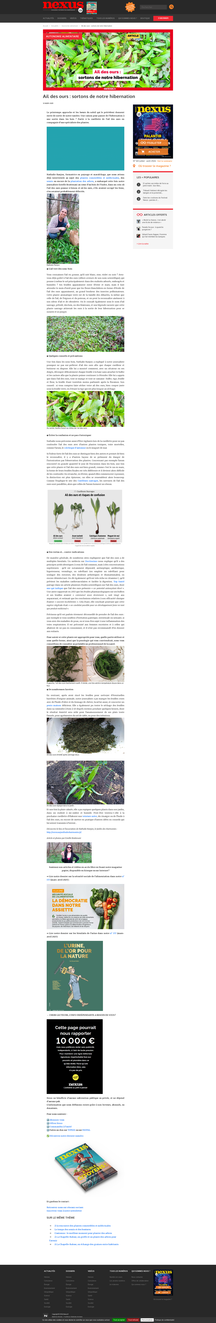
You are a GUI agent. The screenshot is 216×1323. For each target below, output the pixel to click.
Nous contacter (137, 1277)
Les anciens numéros (117, 1281)
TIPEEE (71, 1130)
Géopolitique (48, 1292)
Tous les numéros (106, 18)
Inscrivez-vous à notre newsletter (64, 1210)
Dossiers (70, 1271)
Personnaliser (147, 1320)
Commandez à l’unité (61, 1126)
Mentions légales (57, 1317)
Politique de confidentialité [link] (164, 1320)
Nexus (63, 7)
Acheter (154, 151)
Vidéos (91, 1271)
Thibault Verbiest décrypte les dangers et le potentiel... (155, 191)
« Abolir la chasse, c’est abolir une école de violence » (154, 221)
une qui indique (55, 588)
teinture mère (90, 816)
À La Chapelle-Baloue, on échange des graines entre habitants (87, 1244)
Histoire (47, 1277)
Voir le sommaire (164, 161)
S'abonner (163, 18)
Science (47, 1296)
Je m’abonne (114, 1284)
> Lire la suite (142, 244)
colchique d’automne (75, 448)
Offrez (56, 1123)
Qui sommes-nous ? (127, 18)
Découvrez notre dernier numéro (66, 1136)
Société (47, 1303)
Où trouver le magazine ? (154, 165)
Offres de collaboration (140, 1281)
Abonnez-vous (57, 1120)
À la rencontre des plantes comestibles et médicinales (83, 1225)
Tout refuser (133, 1320)
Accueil (45, 26)
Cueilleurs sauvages (88, 480)
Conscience (48, 1281)
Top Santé (119, 581)
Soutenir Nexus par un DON (130, 7)
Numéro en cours (116, 1277)
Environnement (49, 1288)
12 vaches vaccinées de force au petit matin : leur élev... (156, 184)
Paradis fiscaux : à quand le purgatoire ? (152, 228)
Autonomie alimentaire (70, 26)
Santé (46, 1299)
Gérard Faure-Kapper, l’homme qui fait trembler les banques (154, 235)
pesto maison (54, 705)
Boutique (145, 18)
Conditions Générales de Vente (73, 1317)
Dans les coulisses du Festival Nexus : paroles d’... (155, 199)
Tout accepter (119, 1320)
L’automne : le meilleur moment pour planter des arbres (83, 1233)
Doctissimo (91, 561)
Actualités (54, 26)
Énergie (47, 1284)
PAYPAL (86, 1130)
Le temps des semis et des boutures (73, 1229)
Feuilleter (154, 142)
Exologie (47, 1307)
